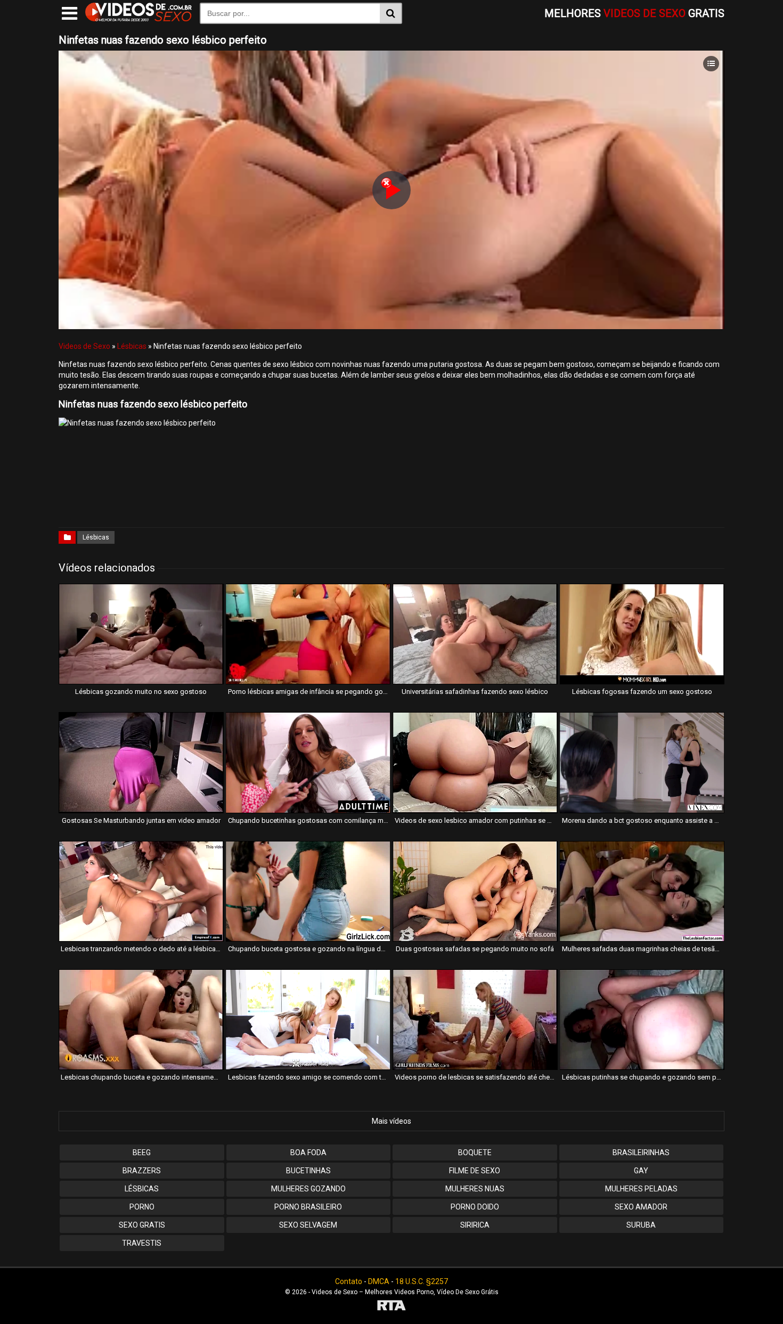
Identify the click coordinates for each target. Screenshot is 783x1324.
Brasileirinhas (641, 1152)
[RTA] (391, 1306)
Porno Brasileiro (308, 1207)
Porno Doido (475, 1207)
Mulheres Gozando (308, 1188)
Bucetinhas (308, 1170)
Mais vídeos (391, 1121)
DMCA (378, 1281)
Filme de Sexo (474, 1170)
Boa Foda (308, 1152)
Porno (141, 1207)
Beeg (142, 1152)
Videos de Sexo (84, 346)
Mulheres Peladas (641, 1188)
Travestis (141, 1243)
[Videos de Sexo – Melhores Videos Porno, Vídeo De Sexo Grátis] (138, 18)
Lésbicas (131, 346)
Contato (348, 1281)
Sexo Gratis (142, 1225)
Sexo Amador (641, 1207)
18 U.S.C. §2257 (421, 1281)
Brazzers (142, 1170)
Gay (641, 1170)
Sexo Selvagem (308, 1225)
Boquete (475, 1152)
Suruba (641, 1225)
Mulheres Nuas (474, 1188)
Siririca (475, 1225)
